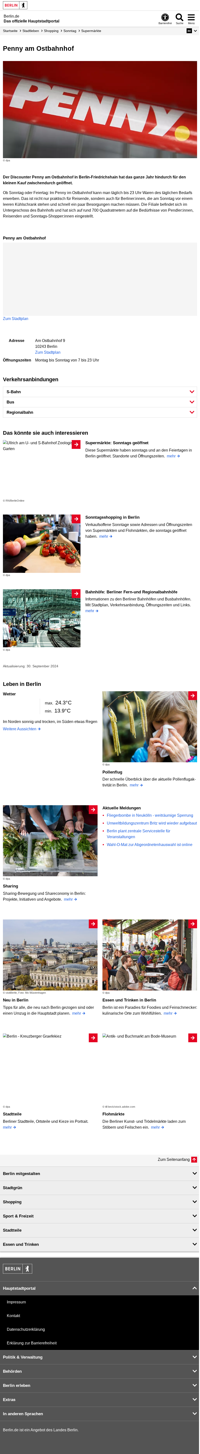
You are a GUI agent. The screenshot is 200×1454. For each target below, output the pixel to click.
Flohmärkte (113, 1114)
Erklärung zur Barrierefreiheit (32, 1343)
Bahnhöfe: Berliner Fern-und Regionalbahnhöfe (131, 592)
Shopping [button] (12, 1202)
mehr (171, 456)
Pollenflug (112, 772)
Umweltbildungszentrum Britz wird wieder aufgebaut (152, 823)
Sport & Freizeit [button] (18, 1216)
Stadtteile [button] (12, 1230)
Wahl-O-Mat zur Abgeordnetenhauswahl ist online (149, 845)
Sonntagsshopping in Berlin (112, 517)
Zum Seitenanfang (174, 1159)
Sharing (10, 886)
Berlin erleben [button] (16, 1385)
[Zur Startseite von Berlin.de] (17, 1272)
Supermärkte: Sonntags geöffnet (117, 443)
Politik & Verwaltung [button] (22, 1357)
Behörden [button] (12, 1371)
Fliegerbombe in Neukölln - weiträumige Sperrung (150, 815)
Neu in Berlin (15, 1000)
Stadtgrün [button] (12, 1188)
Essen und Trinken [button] (21, 1244)
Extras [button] (9, 1399)
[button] (192, 30)
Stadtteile (12, 1114)
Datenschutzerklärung (26, 1329)
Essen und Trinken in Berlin (129, 1000)
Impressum (16, 1302)
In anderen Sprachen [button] (23, 1414)
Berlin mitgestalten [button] (21, 1173)
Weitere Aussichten (19, 729)
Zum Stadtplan (15, 319)
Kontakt (13, 1316)
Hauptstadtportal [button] (19, 1288)
